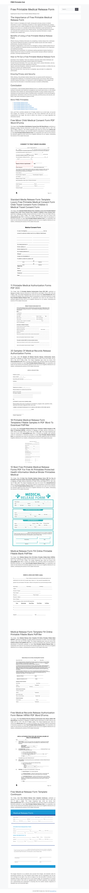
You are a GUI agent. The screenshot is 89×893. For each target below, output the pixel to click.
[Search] (76, 9)
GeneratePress (53, 891)
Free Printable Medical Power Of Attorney (24, 107)
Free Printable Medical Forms (21, 102)
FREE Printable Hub (18, 2)
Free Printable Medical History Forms (23, 105)
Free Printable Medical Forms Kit (22, 104)
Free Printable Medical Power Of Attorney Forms (25, 109)
